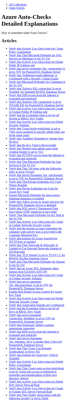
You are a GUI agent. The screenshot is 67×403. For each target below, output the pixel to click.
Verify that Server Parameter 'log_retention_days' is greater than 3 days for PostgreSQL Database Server (35, 342)
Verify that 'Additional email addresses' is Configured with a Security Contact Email (33, 77)
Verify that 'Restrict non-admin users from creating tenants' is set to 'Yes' (33, 150)
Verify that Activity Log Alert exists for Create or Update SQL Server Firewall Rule (36, 390)
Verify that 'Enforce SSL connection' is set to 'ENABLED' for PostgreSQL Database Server (36, 103)
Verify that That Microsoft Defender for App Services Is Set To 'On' (35, 163)
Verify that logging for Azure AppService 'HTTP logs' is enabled (33, 240)
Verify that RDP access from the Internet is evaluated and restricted (34, 333)
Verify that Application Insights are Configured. (37, 305)
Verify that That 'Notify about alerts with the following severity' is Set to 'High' (35, 396)
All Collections (18, 4)
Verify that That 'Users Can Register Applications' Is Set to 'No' (30, 350)
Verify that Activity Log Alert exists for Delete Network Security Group (36, 300)
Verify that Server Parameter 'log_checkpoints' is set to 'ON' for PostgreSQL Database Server (36, 177)
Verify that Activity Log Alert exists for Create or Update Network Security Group (36, 223)
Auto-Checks (17, 7)
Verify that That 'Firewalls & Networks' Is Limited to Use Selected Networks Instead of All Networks (35, 248)
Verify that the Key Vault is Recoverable (32, 145)
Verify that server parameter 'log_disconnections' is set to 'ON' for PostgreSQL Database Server (30, 285)
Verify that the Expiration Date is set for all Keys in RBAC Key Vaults (34, 310)
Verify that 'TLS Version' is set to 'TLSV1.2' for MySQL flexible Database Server (37, 256)
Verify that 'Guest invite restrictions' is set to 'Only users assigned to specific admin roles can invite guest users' (37, 132)
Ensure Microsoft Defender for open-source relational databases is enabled (34, 197)
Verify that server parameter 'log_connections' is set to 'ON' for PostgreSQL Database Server (37, 70)
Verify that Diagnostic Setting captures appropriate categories (31, 326)
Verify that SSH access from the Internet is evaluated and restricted (34, 97)
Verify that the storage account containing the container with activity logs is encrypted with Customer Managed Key (35, 232)
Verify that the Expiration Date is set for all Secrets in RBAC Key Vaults (34, 117)
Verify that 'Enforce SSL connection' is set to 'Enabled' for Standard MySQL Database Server (37, 90)
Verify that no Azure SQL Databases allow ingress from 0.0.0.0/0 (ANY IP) (34, 270)
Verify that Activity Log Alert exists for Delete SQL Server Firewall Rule (36, 383)
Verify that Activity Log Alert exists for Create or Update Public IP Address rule (36, 110)
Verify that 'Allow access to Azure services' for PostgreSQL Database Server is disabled (36, 203)
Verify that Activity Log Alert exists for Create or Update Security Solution (36, 276)
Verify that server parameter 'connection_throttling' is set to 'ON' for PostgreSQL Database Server (32, 318)
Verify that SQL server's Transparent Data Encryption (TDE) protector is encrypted (33, 210)
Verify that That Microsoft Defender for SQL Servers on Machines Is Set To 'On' (35, 57)
